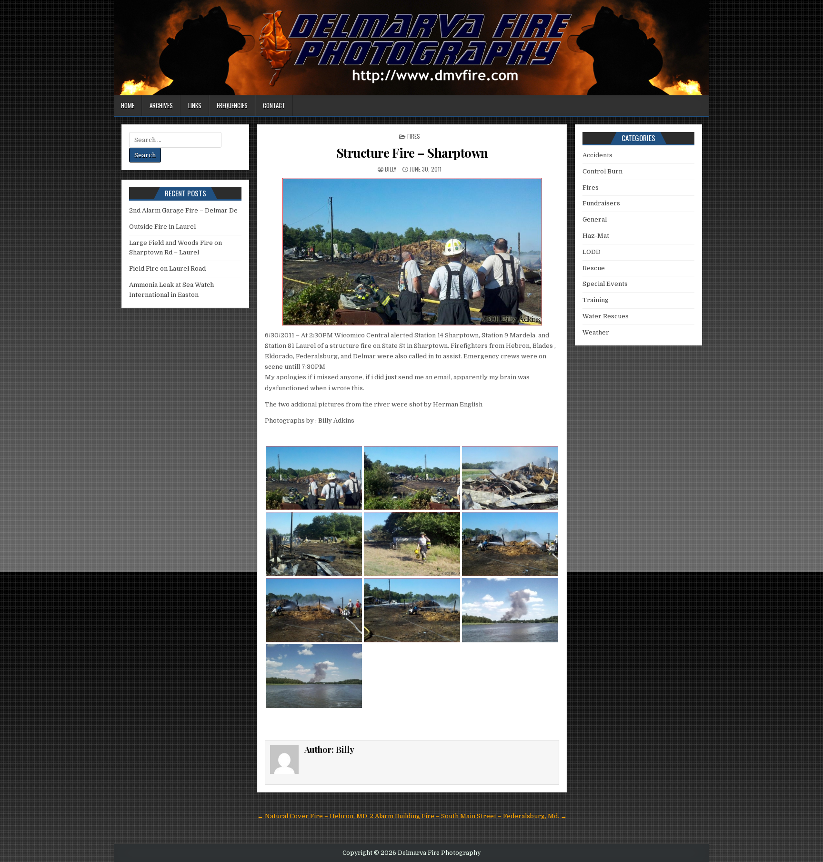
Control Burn (602, 171)
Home (127, 105)
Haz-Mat (595, 235)
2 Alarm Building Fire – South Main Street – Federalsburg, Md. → (468, 816)
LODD (591, 251)
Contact (274, 105)
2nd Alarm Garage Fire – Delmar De (183, 210)
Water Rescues (605, 316)
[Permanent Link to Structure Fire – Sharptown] (412, 251)
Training (595, 300)
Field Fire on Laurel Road (167, 268)
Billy (390, 169)
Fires (413, 136)
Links (194, 105)
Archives (161, 105)
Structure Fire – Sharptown (412, 152)
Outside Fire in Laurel (162, 226)
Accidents (597, 155)
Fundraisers (601, 203)
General (594, 219)
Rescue (593, 268)
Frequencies (232, 105)
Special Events (605, 283)
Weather (595, 332)
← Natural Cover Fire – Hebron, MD (312, 816)
